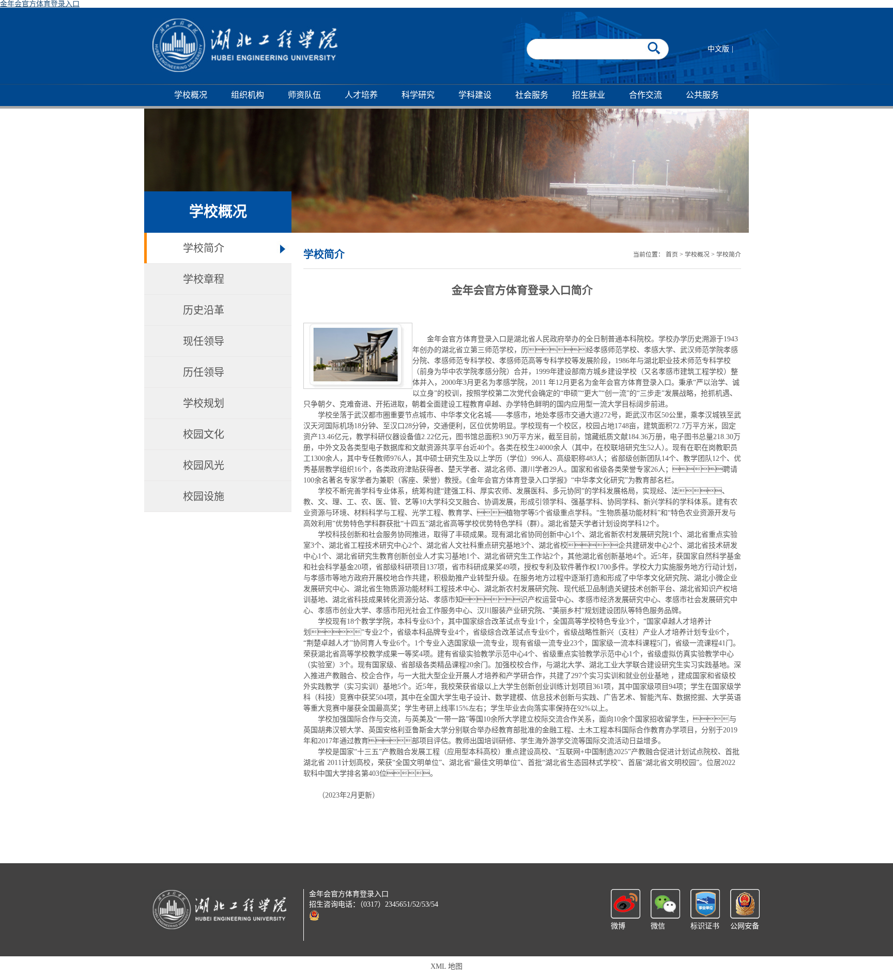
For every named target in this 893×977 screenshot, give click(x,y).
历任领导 (203, 372)
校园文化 (203, 434)
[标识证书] (705, 903)
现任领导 (203, 341)
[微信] (665, 903)
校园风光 (203, 465)
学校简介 (203, 248)
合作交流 (645, 95)
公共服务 (702, 95)
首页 (672, 254)
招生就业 (588, 95)
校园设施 (203, 496)
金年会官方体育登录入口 (40, 4)
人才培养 (361, 95)
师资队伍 (304, 95)
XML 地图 (446, 966)
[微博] (625, 903)
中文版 (718, 49)
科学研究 (418, 95)
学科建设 (474, 95)
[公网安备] (745, 903)
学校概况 (190, 95)
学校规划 (203, 403)
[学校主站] (245, 45)
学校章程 (203, 279)
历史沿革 (203, 310)
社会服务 (531, 95)
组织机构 (247, 95)
